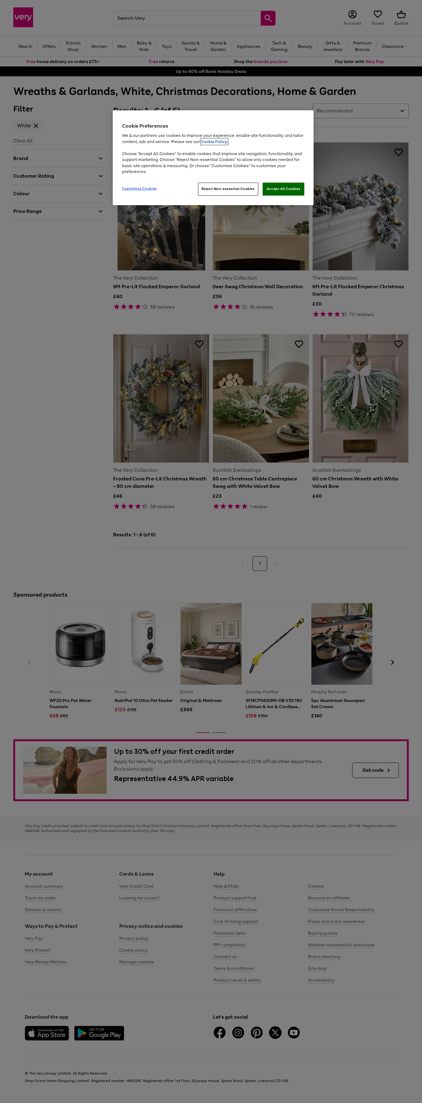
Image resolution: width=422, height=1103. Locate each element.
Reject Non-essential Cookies (228, 188)
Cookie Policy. (214, 142)
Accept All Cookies (283, 188)
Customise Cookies (139, 188)
